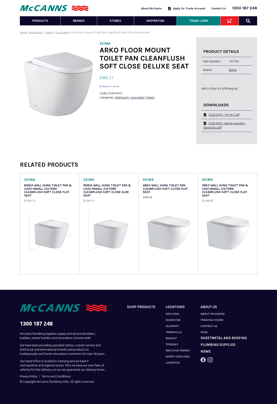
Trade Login (198, 21)
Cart (230, 20)
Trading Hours (212, 320)
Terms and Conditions (56, 376)
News (206, 351)
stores (115, 21)
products (40, 21)
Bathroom (36, 32)
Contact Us (218, 8)
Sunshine (173, 320)
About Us (209, 307)
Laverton (173, 362)
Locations (175, 307)
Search (248, 20)
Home (23, 32)
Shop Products (141, 307)
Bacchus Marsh (178, 350)
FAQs (204, 332)
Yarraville (174, 332)
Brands (79, 21)
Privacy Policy (28, 376)
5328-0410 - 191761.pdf (223, 114)
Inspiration (155, 21)
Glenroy (172, 326)
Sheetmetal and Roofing (224, 338)
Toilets (49, 32)
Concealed (62, 32)
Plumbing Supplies (218, 344)
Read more (32, 268)
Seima (233, 70)
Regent (171, 338)
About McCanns (151, 8)
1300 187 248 (244, 8)
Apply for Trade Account (189, 8)
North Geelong (178, 356)
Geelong (172, 314)
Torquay (172, 344)
